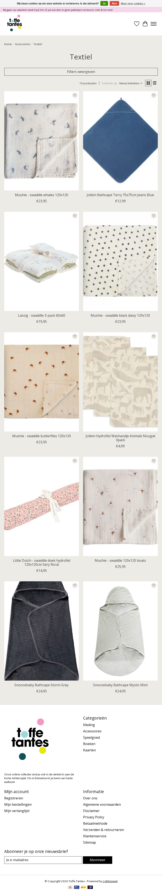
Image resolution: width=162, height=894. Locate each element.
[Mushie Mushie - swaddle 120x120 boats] (120, 506)
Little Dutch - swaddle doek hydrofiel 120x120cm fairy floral (41, 562)
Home (8, 44)
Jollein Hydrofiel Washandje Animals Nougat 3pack (120, 438)
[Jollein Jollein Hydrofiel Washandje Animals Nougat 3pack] (120, 382)
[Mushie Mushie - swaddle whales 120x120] (41, 140)
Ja (104, 3)
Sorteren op (109, 83)
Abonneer (97, 860)
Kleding (89, 724)
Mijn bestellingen (18, 804)
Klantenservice (94, 836)
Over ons (90, 798)
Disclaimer (91, 810)
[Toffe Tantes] (14, 23)
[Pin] (76, 888)
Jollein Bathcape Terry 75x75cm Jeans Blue (120, 195)
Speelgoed (91, 737)
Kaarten (89, 750)
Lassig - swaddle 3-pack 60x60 (41, 315)
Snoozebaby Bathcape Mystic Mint (120, 685)
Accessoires (22, 44)
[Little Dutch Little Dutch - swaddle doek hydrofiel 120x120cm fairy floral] (41, 506)
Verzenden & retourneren (103, 829)
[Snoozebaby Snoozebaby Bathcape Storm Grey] (41, 631)
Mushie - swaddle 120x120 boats (120, 560)
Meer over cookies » (133, 3)
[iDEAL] (83, 888)
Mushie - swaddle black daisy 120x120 (120, 315)
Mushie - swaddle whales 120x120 (41, 195)
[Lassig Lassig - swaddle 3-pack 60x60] (41, 261)
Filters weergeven (81, 71)
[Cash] (70, 888)
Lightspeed (110, 881)
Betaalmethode (95, 823)
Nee (114, 3)
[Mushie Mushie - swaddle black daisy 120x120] (120, 261)
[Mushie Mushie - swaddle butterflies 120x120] (41, 382)
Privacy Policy (93, 817)
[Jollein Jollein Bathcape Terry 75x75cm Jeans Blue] (120, 140)
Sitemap (89, 842)
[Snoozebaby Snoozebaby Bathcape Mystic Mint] (120, 631)
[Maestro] (90, 888)
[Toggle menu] (153, 24)
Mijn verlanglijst (17, 810)
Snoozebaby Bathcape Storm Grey (41, 685)
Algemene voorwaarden (102, 804)
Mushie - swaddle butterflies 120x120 (41, 436)
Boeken (89, 743)
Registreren (13, 798)
